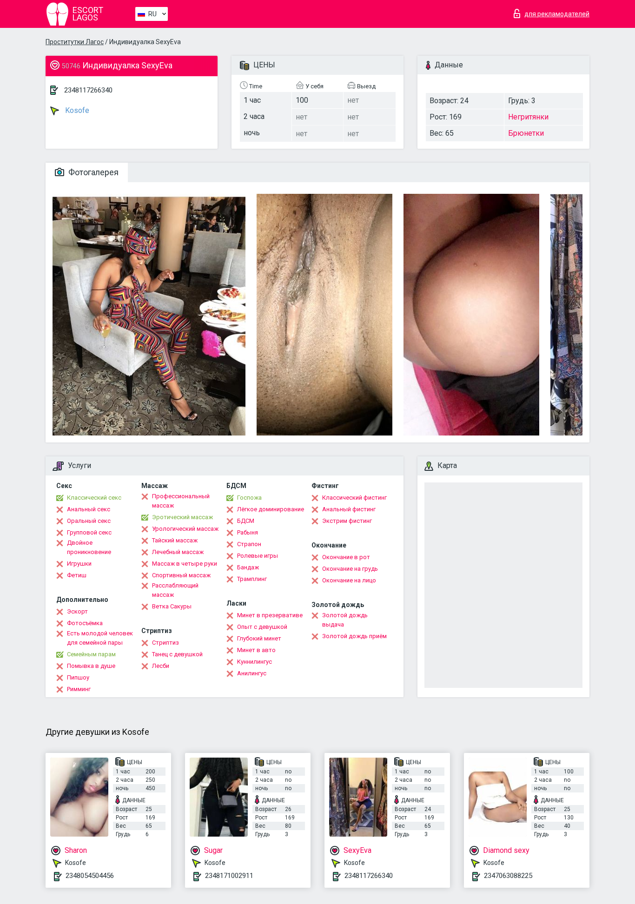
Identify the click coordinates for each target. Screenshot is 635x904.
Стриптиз (165, 642)
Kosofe (76, 110)
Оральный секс (89, 520)
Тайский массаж (175, 540)
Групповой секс (89, 532)
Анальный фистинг (349, 509)
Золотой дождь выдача (345, 620)
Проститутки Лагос (75, 42)
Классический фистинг (354, 497)
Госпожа (249, 497)
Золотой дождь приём (354, 636)
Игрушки (79, 563)
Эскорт (77, 611)
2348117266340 (88, 90)
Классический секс (94, 497)
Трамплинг (252, 578)
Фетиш (76, 575)
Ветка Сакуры (172, 606)
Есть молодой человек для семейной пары (100, 638)
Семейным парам (91, 654)
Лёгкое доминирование (270, 509)
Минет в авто (256, 650)
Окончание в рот (346, 557)
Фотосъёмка (85, 623)
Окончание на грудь (350, 568)
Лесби (160, 665)
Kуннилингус (254, 661)
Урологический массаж (185, 528)
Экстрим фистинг (347, 520)
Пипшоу (78, 677)
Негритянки (528, 116)
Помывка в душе (91, 665)
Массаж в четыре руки (184, 563)
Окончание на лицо (349, 580)
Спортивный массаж (181, 575)
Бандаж (248, 567)
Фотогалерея (92, 172)
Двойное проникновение (89, 547)
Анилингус (251, 673)
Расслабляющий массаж (175, 590)
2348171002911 (229, 875)
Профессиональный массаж (181, 501)
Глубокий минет (259, 638)
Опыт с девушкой (262, 626)
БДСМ (245, 520)
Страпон (249, 544)
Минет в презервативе (270, 615)
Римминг (79, 689)
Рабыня (247, 532)
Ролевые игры (257, 555)
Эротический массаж (182, 517)
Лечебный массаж (178, 551)
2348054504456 (90, 875)
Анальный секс (88, 509)
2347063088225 (508, 875)
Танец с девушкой (177, 654)
